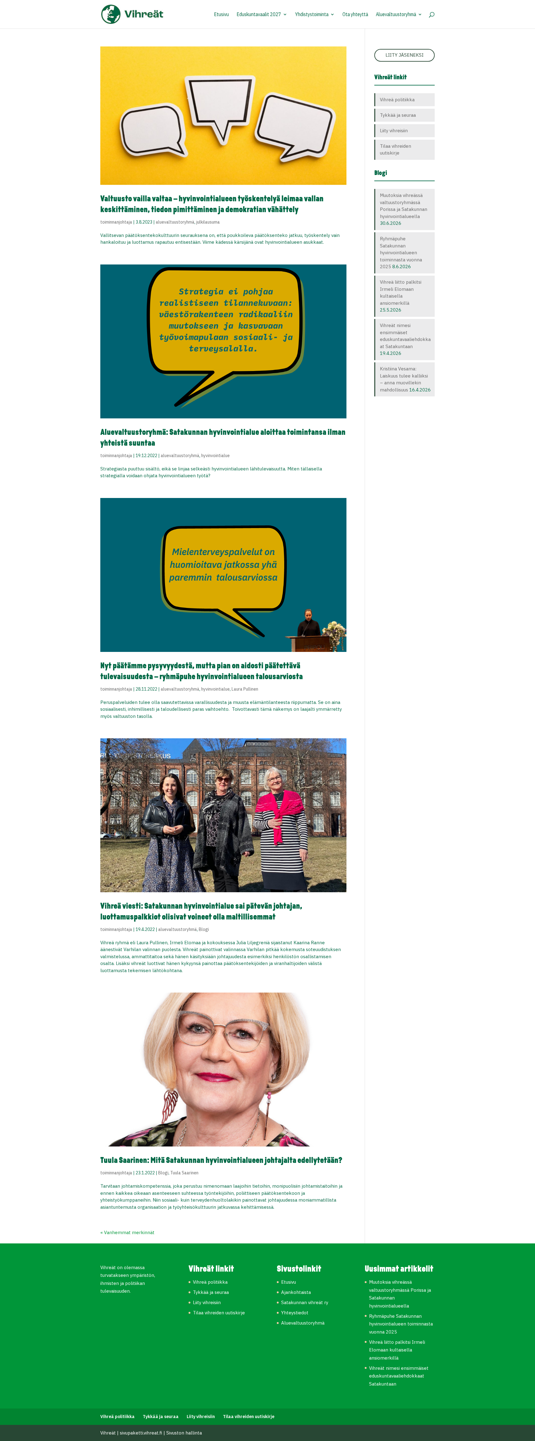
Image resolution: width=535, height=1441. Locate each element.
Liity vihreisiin (394, 130)
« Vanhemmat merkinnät (127, 1232)
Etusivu (221, 14)
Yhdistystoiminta (311, 14)
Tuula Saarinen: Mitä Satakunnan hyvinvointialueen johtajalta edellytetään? (221, 1161)
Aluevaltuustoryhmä (396, 14)
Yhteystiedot (294, 1313)
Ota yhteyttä (355, 14)
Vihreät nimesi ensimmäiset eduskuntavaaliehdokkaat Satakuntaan (398, 1376)
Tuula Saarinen (184, 1173)
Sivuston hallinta (184, 1433)
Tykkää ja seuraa (398, 115)
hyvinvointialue (215, 455)
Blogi (204, 929)
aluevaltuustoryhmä (175, 222)
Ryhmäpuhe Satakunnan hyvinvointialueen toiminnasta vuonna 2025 (401, 252)
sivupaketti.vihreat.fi (141, 1433)
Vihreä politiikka (397, 100)
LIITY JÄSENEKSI (404, 55)
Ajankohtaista (296, 1292)
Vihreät (108, 1433)
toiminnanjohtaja (116, 222)
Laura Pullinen (245, 689)
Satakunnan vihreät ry (304, 1302)
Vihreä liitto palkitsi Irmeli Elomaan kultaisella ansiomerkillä (397, 1350)
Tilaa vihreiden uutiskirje (219, 1313)
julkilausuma (208, 222)
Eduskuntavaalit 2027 (259, 14)
